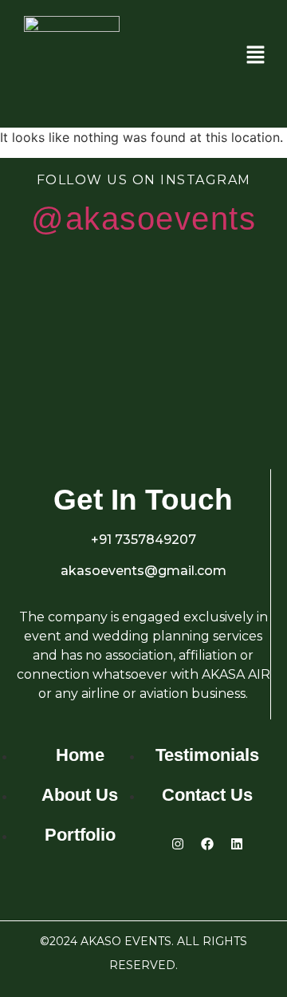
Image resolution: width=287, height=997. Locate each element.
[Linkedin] (237, 844)
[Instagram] (178, 844)
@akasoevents (143, 218)
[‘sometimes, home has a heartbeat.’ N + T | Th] (56, 395)
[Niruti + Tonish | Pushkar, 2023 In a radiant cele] (56, 308)
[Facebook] (207, 844)
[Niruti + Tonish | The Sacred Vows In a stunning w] (231, 395)
